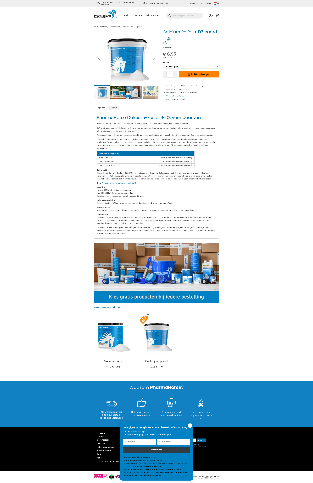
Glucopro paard (113, 361)
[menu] (141, 15)
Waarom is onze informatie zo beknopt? (119, 183)
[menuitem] (126, 15)
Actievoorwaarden (106, 447)
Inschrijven (156, 449)
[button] (216, 3)
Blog (99, 454)
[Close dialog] (190, 425)
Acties (100, 457)
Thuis (96, 27)
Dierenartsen (103, 440)
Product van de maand (108, 461)
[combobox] (186, 15)
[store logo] (105, 15)
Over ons (101, 443)
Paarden (103, 27)
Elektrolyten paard (156, 361)
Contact (208, 3)
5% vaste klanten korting (175, 96)
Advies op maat (196, 3)
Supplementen (114, 27)
